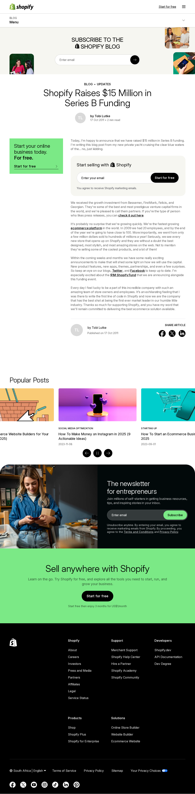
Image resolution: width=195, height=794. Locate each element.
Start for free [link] (164, 178)
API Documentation (168, 657)
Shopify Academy (124, 670)
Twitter (117, 271)
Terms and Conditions (138, 531)
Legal (72, 691)
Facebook (137, 271)
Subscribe (175, 515)
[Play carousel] (97, 453)
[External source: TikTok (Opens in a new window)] (55, 785)
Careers (73, 657)
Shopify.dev (162, 650)
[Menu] (183, 6)
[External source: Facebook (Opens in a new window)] (13, 785)
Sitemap (117, 771)
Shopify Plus (77, 734)
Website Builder (122, 734)
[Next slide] (108, 453)
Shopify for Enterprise (83, 741)
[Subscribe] (134, 59)
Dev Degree (162, 664)
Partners (74, 677)
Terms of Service (64, 771)
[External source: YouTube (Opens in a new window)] (34, 785)
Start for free (167, 7)
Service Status (78, 698)
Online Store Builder (125, 727)
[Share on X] (172, 333)
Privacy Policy (169, 531)
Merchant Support (124, 650)
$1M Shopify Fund (123, 275)
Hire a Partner (121, 664)
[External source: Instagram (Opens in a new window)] (45, 785)
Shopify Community (125, 677)
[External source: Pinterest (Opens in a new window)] (77, 785)
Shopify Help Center (125, 657)
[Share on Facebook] (162, 333)
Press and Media (79, 670)
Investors (74, 664)
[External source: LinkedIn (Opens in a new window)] (66, 785)
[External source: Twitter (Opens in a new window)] (23, 785)
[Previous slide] (87, 453)
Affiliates (74, 684)
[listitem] (97, 417)
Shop (72, 727)
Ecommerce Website (125, 741)
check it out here (130, 215)
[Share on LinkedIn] (182, 333)
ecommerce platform (86, 228)
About (72, 650)
